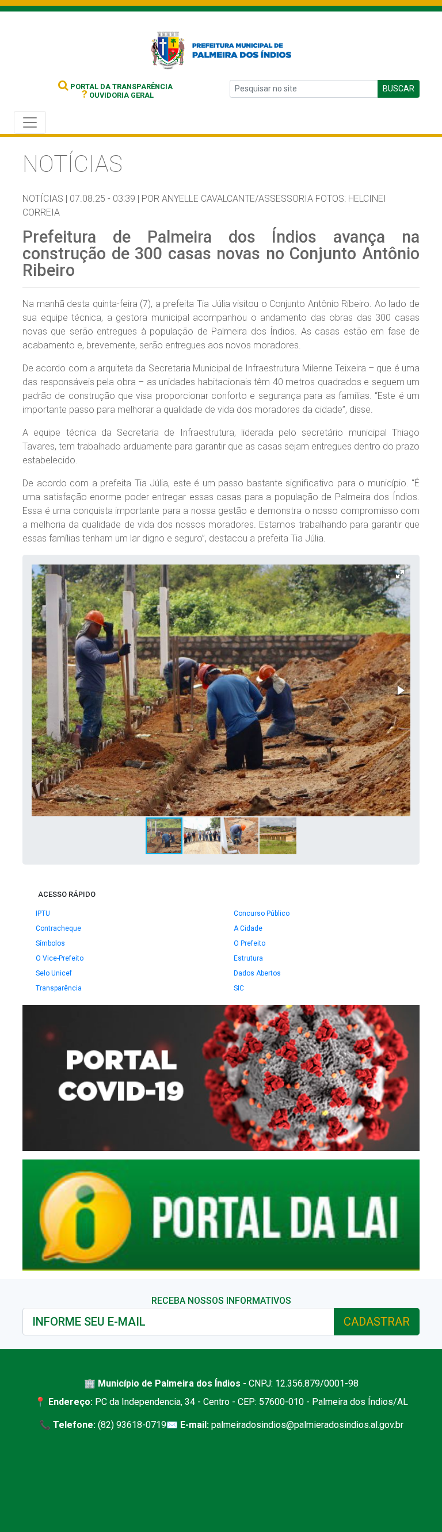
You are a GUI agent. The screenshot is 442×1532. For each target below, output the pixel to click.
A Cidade (248, 928)
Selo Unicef (54, 973)
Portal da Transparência (120, 86)
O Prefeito (249, 943)
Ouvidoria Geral (118, 95)
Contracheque (58, 928)
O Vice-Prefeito (59, 958)
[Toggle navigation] (30, 122)
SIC (239, 988)
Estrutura (248, 958)
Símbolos (50, 943)
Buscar (398, 88)
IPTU (43, 913)
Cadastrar (377, 1321)
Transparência (59, 988)
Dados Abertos (257, 973)
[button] (400, 574)
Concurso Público (261, 913)
